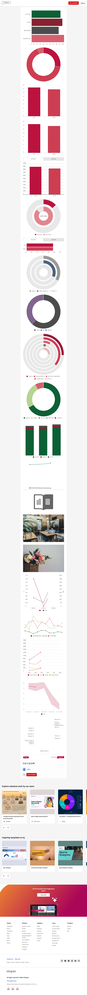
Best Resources (55, 935)
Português (17, 962)
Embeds (24, 928)
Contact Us (10, 959)
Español (22, 962)
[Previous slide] (4, 827)
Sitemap (54, 945)
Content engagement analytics (27, 936)
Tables (8, 938)
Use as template (73, 3)
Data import (24, 942)
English (8, 962)
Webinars (54, 933)
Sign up (83, 3)
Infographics (10, 926)
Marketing (39, 928)
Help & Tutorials (55, 926)
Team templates (25, 939)
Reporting (39, 931)
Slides (8, 940)
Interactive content (26, 926)
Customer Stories (56, 928)
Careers (69, 928)
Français (27, 962)
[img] (46, 14)
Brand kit (24, 931)
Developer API (55, 940)
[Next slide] (8, 827)
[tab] (33, 159)
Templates (24, 949)
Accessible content (26, 933)
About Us (69, 926)
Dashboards (9, 931)
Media (38, 926)
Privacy (14, 981)
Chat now (17, 959)
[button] (39, 234)
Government (40, 933)
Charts (8, 935)
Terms (9, 981)
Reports (8, 928)
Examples (54, 931)
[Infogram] (6, 3)
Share (26, 757)
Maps (8, 933)
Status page (55, 943)
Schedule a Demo (56, 938)
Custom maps (25, 944)
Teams (38, 940)
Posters (8, 943)
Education (39, 938)
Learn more (43, 895)
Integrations (24, 947)
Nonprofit (39, 935)
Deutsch (13, 962)
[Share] (24, 774)
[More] (64, 9)
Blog (68, 931)
